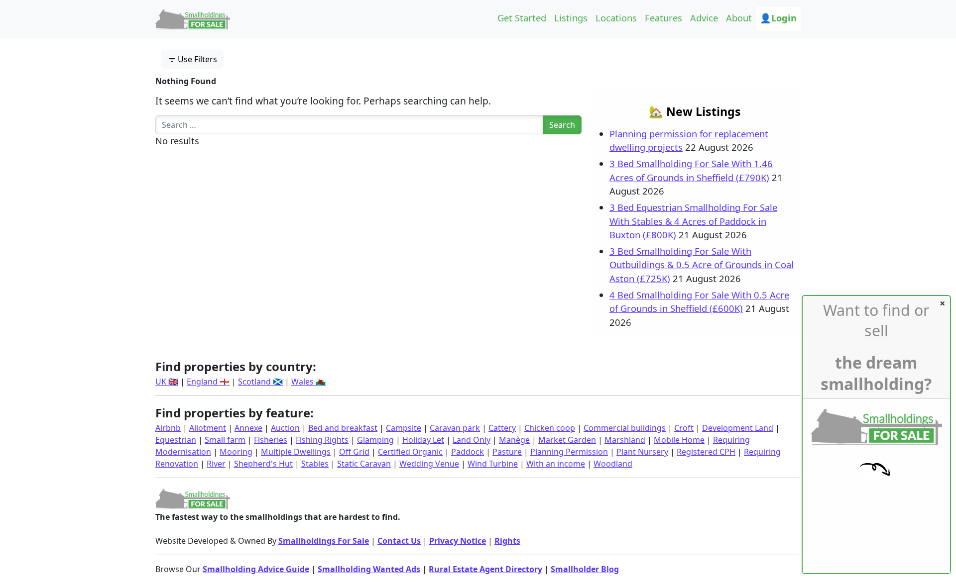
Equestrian (175, 439)
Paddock (467, 451)
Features (663, 17)
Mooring (236, 451)
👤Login (778, 17)
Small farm (225, 439)
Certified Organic (410, 451)
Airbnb (168, 427)
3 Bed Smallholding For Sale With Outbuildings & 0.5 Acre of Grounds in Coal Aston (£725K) (701, 265)
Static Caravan (364, 463)
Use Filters (196, 59)
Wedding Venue (429, 463)
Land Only (471, 439)
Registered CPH (706, 451)
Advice (704, 17)
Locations (616, 17)
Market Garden (567, 439)
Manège (514, 439)
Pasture (507, 451)
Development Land (737, 427)
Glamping (375, 439)
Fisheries (270, 439)
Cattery (502, 427)
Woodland (613, 463)
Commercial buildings (625, 427)
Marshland (624, 439)
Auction (285, 427)
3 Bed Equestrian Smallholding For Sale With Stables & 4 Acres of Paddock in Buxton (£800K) (693, 221)
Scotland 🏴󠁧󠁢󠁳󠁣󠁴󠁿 (260, 381)
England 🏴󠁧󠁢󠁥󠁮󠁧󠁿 (208, 381)
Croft (684, 427)
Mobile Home (679, 439)
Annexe (248, 427)
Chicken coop (549, 427)
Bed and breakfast (342, 427)
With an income (555, 463)
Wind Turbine (493, 463)
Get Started (521, 17)
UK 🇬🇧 (166, 381)
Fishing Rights (322, 439)
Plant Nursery (642, 451)
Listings (571, 17)
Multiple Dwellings (296, 451)
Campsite (403, 427)
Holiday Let (423, 439)
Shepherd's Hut (263, 463)
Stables (315, 463)
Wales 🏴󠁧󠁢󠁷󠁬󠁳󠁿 (308, 381)
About (739, 17)
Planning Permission (569, 451)
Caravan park (455, 427)
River (216, 463)
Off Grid (354, 451)
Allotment (207, 427)
